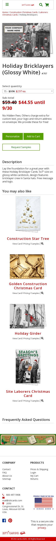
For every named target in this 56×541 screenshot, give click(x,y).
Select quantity (12, 86)
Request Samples (21, 147)
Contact (6, 469)
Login (33, 472)
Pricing (26, 243)
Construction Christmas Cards (24, 12)
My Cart (34, 475)
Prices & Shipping (39, 469)
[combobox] (28, 91)
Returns (34, 478)
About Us (7, 475)
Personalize (12, 136)
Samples (35, 243)
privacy (42, 527)
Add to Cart (33, 136)
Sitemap (6, 478)
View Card (17, 243)
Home (5, 12)
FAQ (4, 472)
